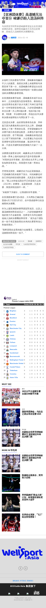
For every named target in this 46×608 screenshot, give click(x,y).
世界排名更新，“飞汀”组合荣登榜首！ (32, 515)
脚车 (23, 389)
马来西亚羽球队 (8, 247)
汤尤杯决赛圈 (7, 244)
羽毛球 (18, 244)
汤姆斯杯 (39, 241)
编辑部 (14, 37)
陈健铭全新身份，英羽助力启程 (32, 476)
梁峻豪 (30, 241)
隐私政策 (16, 580)
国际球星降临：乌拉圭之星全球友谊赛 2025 (32, 412)
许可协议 (23, 580)
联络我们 (30, 580)
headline (21, 241)
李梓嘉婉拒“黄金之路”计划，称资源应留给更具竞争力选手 (32, 497)
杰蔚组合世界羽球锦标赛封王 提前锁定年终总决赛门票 (32, 434)
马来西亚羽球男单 (29, 244)
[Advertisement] (23, 276)
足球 (23, 409)
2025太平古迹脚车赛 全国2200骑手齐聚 (31, 392)
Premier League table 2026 (22, 301)
